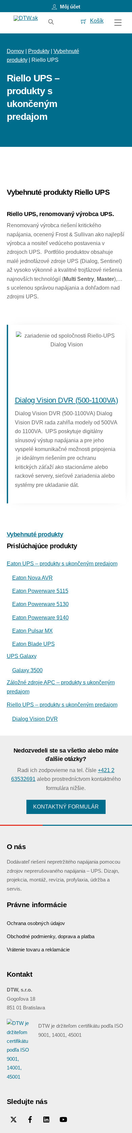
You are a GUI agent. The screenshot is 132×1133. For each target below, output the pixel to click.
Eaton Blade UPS (33, 644)
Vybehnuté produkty (35, 534)
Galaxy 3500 (27, 670)
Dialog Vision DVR (35, 719)
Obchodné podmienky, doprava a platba (50, 936)
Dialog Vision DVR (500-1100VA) (66, 400)
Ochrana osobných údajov (36, 923)
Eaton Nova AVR (32, 578)
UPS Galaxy (22, 656)
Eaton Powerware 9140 (40, 618)
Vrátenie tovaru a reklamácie (38, 949)
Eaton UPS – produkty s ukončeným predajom (62, 563)
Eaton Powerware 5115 (40, 591)
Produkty (38, 51)
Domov (15, 51)
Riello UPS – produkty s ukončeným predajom (62, 705)
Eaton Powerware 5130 (40, 604)
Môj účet (69, 6)
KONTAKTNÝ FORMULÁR (66, 807)
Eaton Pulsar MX (32, 631)
